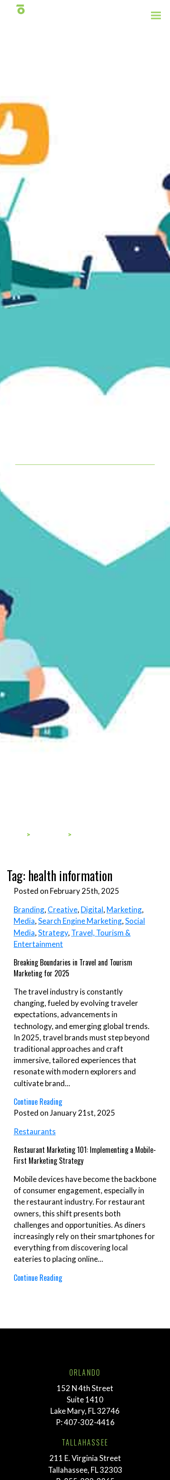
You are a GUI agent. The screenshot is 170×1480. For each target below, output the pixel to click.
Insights (49, 835)
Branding (29, 909)
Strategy (53, 932)
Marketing (124, 909)
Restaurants (35, 1131)
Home (14, 835)
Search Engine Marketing (80, 921)
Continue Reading (38, 1101)
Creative (63, 909)
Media (24, 921)
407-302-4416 (89, 1422)
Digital (92, 909)
